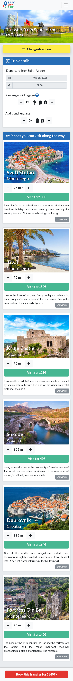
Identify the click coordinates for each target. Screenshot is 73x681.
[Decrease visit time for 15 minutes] (8, 188)
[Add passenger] (52, 102)
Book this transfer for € (36, 674)
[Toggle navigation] (65, 5)
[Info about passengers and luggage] (37, 95)
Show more (62, 219)
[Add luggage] (49, 120)
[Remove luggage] (24, 120)
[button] (36, 49)
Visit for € (36, 197)
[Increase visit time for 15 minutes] (29, 188)
